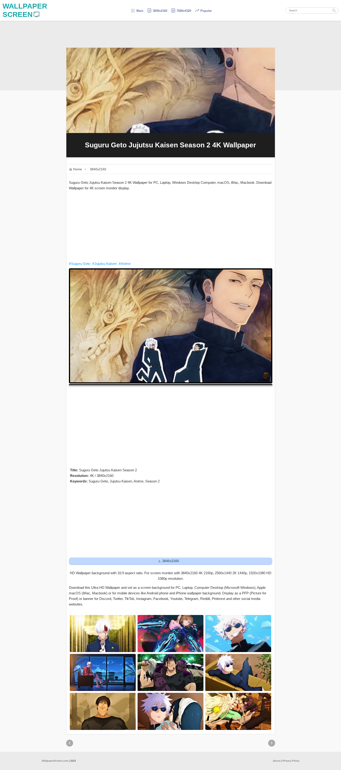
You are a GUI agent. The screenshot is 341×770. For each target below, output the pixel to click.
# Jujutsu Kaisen (104, 264)
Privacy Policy (291, 760)
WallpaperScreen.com (55, 760)
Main (137, 11)
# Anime (125, 264)
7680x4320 (181, 11)
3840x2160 (157, 11)
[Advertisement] (170, 225)
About (276, 760)
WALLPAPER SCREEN (25, 10)
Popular (203, 11)
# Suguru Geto (79, 264)
